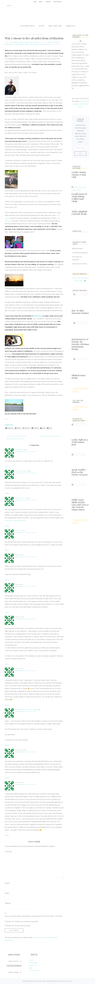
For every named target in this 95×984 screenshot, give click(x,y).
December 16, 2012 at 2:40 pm (25, 619)
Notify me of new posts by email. (18, 925)
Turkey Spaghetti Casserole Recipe (79, 212)
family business (54, 42)
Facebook (84, 101)
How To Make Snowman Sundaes (80, 311)
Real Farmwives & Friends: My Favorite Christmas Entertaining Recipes (80, 344)
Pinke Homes (20, 44)
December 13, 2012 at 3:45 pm (25, 451)
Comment (8, 852)
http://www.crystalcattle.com (15, 520)
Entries (33, 962)
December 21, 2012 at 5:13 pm (25, 711)
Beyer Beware (77, 248)
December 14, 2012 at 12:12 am (25, 532)
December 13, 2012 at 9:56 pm (25, 473)
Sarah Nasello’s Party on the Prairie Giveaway (80, 472)
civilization (38, 316)
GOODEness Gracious (80, 253)
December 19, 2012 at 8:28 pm (25, 670)
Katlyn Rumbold (21, 471)
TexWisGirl (19, 449)
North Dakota (10, 44)
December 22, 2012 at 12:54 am (26, 752)
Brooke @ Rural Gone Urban (26, 709)
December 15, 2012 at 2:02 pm (25, 586)
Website (8, 903)
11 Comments (38, 34)
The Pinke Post (47, 15)
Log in (31, 960)
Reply (7, 466)
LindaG (17, 554)
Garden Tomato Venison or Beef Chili (79, 174)
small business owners (41, 44)
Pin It (7, 419)
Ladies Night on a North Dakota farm (80, 442)
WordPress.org (34, 970)
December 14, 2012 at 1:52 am (25, 556)
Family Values (19, 42)
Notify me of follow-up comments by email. (22, 921)
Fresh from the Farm (79, 264)
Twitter (80, 107)
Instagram (76, 104)
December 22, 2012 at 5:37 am (25, 784)
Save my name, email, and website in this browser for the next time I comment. (34, 916)
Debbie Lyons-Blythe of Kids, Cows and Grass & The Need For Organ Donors (80, 504)
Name (7, 883)
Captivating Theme (40, 981)
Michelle (18, 530)
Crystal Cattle (21, 498)
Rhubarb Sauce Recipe (79, 376)
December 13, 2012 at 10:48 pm (25, 500)
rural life (28, 44)
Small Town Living (31, 42)
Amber (17, 668)
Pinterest (84, 104)
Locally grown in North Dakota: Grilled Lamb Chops (79, 198)
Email (7, 893)
